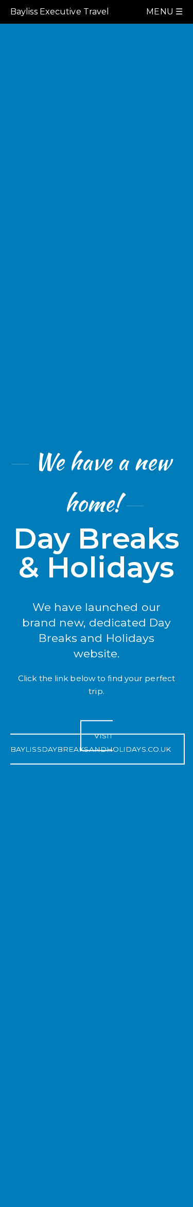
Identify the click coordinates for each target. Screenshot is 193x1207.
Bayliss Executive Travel (59, 11)
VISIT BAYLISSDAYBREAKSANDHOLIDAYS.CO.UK (90, 743)
